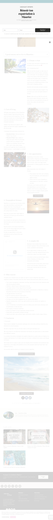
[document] (26, 260)
